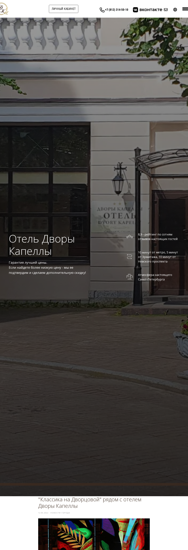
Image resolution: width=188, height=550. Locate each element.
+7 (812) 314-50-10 (116, 9)
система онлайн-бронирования (21, 484)
